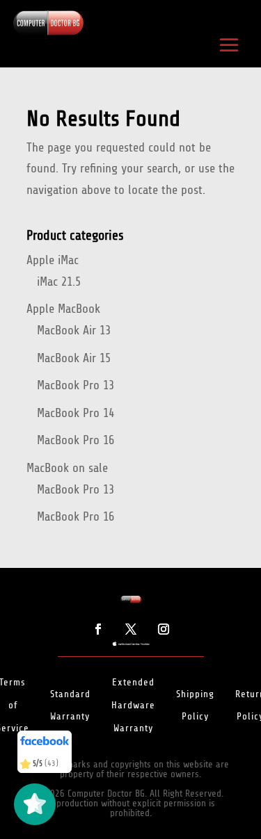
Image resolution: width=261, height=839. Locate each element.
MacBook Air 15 (74, 358)
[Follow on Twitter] (131, 629)
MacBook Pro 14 (75, 413)
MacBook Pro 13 (75, 385)
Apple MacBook (63, 309)
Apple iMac (52, 260)
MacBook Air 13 (74, 330)
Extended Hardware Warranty (133, 705)
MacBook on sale (67, 468)
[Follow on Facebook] (98, 629)
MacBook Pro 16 (75, 440)
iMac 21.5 (59, 281)
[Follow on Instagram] (163, 629)
